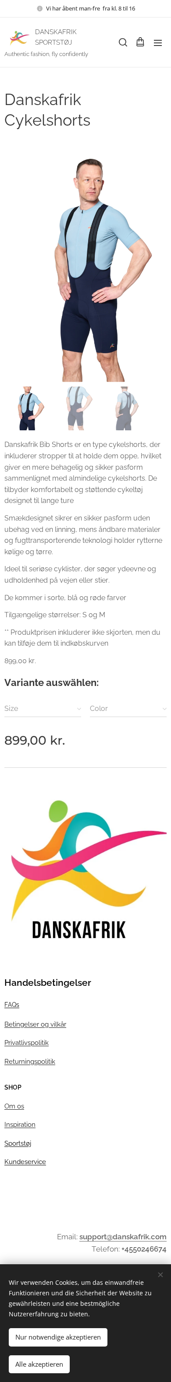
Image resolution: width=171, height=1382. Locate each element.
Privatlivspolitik (26, 1042)
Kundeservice (25, 1161)
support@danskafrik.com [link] (123, 1236)
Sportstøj (17, 1143)
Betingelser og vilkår (35, 1024)
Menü (158, 42)
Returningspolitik (29, 1061)
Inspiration (20, 1124)
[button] (122, 42)
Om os (14, 1106)
